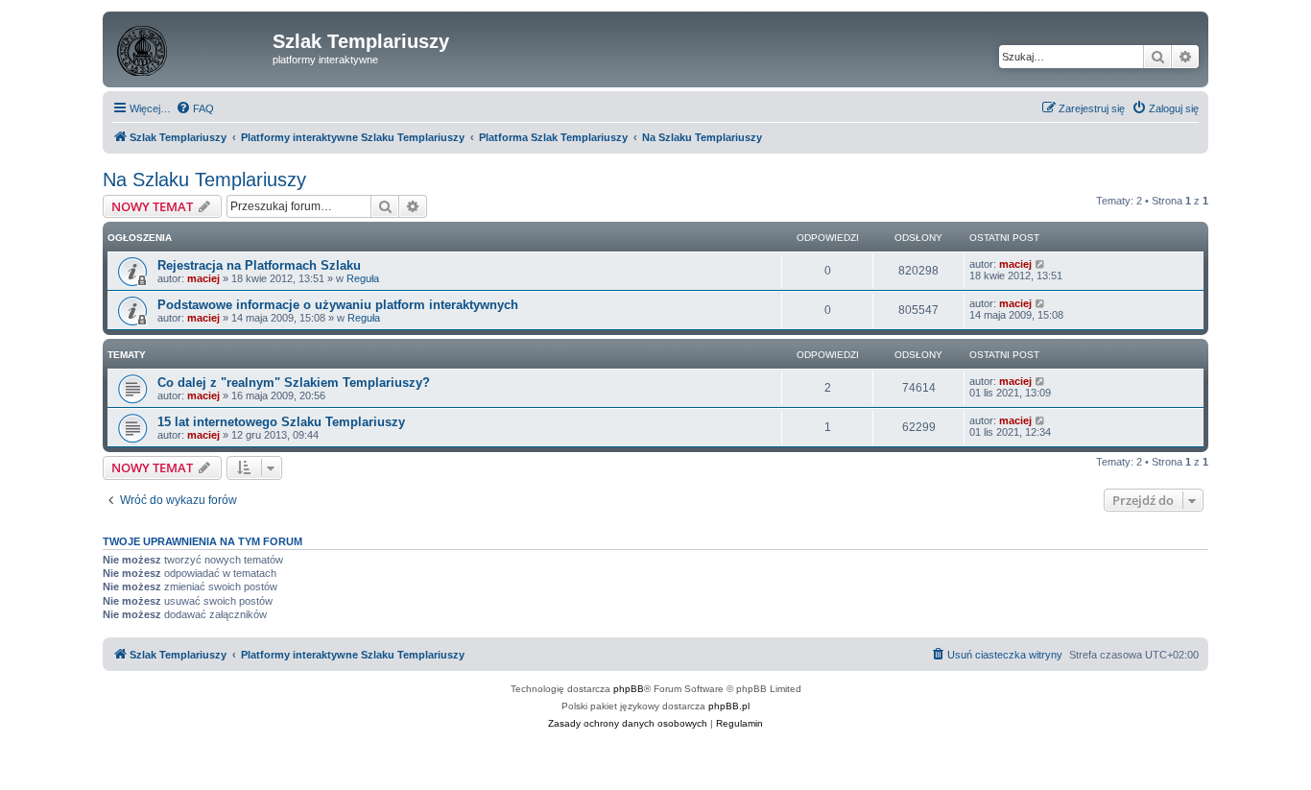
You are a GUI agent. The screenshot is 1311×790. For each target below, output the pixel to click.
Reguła (362, 278)
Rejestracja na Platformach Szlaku (259, 265)
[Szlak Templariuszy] (190, 47)
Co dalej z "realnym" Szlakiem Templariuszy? (293, 382)
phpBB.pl (729, 706)
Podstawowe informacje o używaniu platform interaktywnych (337, 305)
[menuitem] (195, 108)
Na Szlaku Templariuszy (204, 179)
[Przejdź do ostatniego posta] (1041, 264)
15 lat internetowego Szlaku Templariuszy (281, 422)
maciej (203, 278)
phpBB (628, 688)
